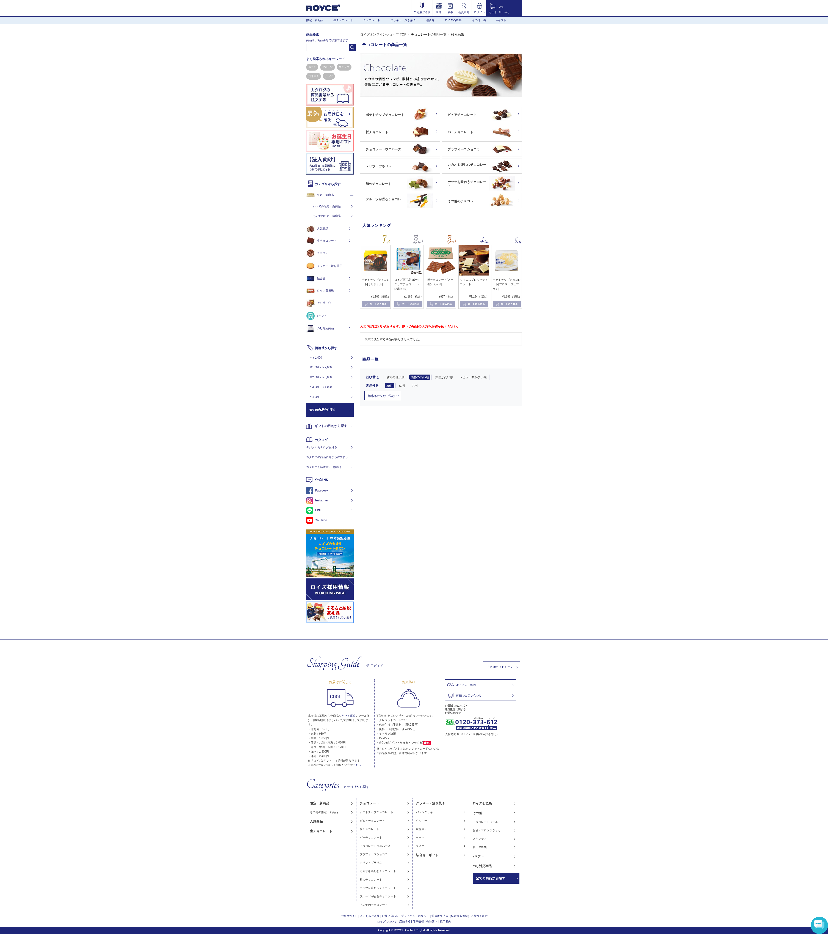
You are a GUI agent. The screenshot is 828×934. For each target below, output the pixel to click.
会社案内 (432, 921)
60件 (402, 385)
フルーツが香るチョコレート (378, 896)
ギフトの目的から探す (331, 426)
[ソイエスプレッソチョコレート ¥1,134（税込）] (474, 274)
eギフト (501, 20)
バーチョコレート (371, 837)
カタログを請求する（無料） (324, 467)
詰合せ (430, 20)
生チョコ (344, 67)
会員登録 (463, 12)
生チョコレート (343, 20)
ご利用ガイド (422, 12)
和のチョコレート (371, 879)
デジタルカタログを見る (321, 447)
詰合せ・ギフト (427, 855)
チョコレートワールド (487, 822)
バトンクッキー (426, 812)
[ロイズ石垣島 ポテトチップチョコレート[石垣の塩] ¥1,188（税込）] (408, 274)
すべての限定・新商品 (327, 206)
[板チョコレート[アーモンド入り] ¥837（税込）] (441, 274)
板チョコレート (369, 829)
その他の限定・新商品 (327, 215)
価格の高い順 (420, 377)
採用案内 (445, 921)
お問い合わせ (390, 916)
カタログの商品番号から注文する (327, 457)
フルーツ (327, 67)
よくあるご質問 (370, 916)
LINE (318, 510)
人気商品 (322, 228)
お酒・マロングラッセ (487, 830)
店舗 (438, 12)
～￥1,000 (315, 357)
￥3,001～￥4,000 (320, 387)
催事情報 (418, 921)
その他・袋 (479, 20)
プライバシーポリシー (415, 916)
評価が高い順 (444, 377)
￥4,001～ (315, 396)
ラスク (420, 845)
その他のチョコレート (374, 904)
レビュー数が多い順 (473, 377)
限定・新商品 (314, 20)
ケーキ (420, 837)
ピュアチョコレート (372, 820)
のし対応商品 (325, 328)
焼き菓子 (313, 76)
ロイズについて (387, 921)
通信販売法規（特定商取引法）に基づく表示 (459, 916)
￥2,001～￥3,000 (320, 377)
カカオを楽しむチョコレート (378, 871)
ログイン (479, 12)
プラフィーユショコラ (374, 854)
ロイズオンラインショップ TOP (383, 34)
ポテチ (312, 67)
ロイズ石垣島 (453, 20)
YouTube (321, 520)
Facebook (321, 490)
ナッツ (329, 76)
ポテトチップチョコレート (376, 812)
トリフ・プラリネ (371, 862)
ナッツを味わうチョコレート (378, 888)
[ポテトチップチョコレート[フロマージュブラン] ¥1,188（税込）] (506, 274)
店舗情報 (404, 921)
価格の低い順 (395, 377)
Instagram (322, 500)
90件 (415, 385)
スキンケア (480, 838)
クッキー (421, 820)
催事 (450, 12)
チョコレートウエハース (375, 845)
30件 (389, 385)
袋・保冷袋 (480, 847)
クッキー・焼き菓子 (403, 20)
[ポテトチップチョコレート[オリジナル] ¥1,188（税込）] (375, 274)
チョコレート (371, 20)
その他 (477, 813)
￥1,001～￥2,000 (320, 367)
